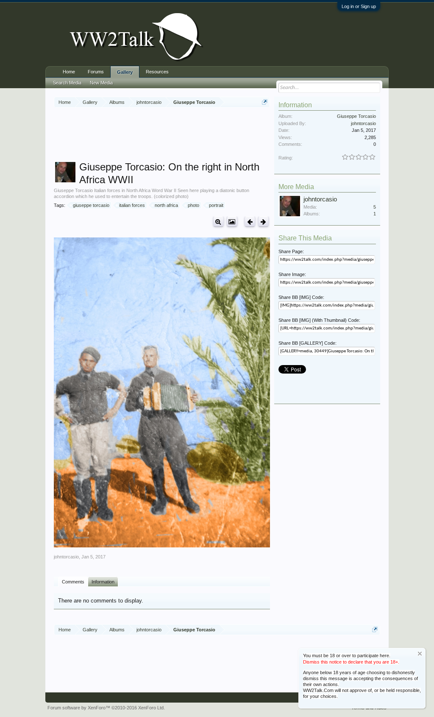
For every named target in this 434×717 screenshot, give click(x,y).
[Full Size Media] (218, 221)
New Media (101, 82)
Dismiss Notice (420, 653)
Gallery (125, 72)
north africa (166, 205)
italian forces (132, 205)
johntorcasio (66, 556)
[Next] (263, 221)
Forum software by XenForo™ (106, 707)
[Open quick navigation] (264, 102)
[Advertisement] (208, 135)
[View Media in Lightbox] (232, 221)
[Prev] (250, 221)
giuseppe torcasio (91, 205)
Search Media (67, 82)
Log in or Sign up (359, 6)
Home (69, 71)
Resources (157, 71)
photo (193, 205)
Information (103, 581)
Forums (96, 71)
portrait (216, 205)
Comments (73, 581)
